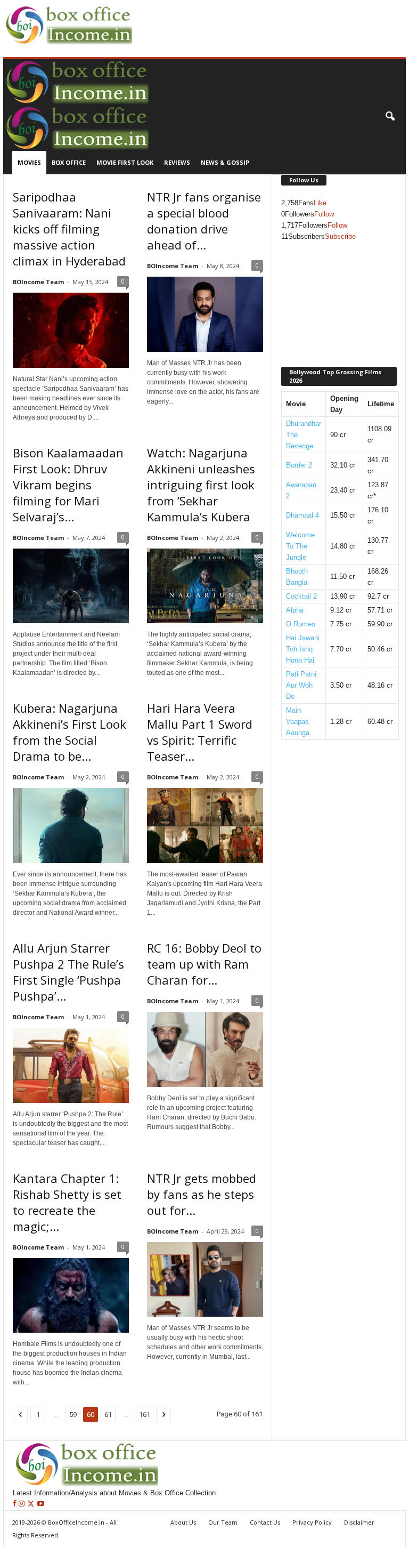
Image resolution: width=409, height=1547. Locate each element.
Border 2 (299, 465)
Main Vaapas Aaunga (297, 721)
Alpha (295, 610)
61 (108, 1415)
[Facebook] (16, 1504)
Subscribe (340, 236)
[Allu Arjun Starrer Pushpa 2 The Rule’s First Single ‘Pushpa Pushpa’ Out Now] (71, 1065)
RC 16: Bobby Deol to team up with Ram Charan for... (204, 964)
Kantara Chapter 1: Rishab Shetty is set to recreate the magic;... (67, 1202)
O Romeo (300, 624)
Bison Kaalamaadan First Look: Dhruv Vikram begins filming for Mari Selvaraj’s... (68, 485)
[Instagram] (23, 1504)
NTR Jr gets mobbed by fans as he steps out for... (201, 1194)
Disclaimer (359, 1522)
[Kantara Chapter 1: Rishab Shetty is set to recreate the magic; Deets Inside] (71, 1295)
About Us (183, 1522)
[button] (390, 116)
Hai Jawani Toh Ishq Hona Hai (303, 649)
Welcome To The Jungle (300, 546)
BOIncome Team (38, 282)
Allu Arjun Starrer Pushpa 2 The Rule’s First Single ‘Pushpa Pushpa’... (68, 972)
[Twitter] (32, 1504)
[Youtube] (40, 1504)
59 (73, 1415)
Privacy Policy (312, 1522)
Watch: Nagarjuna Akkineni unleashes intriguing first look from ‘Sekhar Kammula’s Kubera (201, 485)
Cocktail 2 (301, 596)
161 (144, 1415)
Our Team (223, 1522)
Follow (324, 214)
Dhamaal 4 (302, 515)
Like (320, 203)
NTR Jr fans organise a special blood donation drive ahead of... (204, 221)
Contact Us (265, 1522)
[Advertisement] (260, 17)
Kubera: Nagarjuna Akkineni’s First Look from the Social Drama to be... (69, 732)
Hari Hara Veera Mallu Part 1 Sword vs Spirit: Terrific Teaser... (199, 732)
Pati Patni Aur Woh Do (301, 685)
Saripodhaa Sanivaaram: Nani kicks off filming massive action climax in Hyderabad (69, 229)
